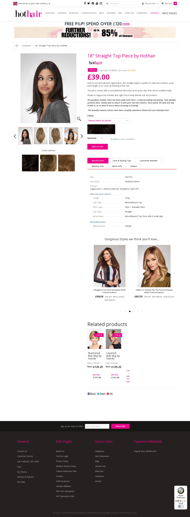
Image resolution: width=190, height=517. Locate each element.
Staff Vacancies (63, 481)
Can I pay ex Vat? (128, 376)
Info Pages (64, 441)
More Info (117, 166)
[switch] (181, 506)
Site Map (21, 482)
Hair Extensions (102, 456)
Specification (98, 160)
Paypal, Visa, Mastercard (145, 451)
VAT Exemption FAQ (65, 496)
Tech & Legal (62, 456)
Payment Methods (148, 441)
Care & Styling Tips (122, 160)
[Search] (107, 3)
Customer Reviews (148, 160)
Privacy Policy (62, 461)
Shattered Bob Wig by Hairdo (95, 356)
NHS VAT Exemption (65, 491)
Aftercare (99, 471)
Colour (90, 115)
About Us (60, 451)
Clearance (99, 476)
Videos (133, 166)
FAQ (19, 467)
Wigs (97, 461)
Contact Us (22, 451)
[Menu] (185, 487)
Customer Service (25, 456)
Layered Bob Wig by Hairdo (113, 356)
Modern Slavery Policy (66, 466)
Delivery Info (98, 166)
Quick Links (104, 441)
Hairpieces (99, 451)
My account (150, 3)
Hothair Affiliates (63, 486)
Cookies (59, 476)
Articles (98, 481)
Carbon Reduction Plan (66, 471)
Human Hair (100, 466)
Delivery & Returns (25, 477)
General (23, 441)
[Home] (28, 14)
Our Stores (22, 472)
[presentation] (15, 135)
